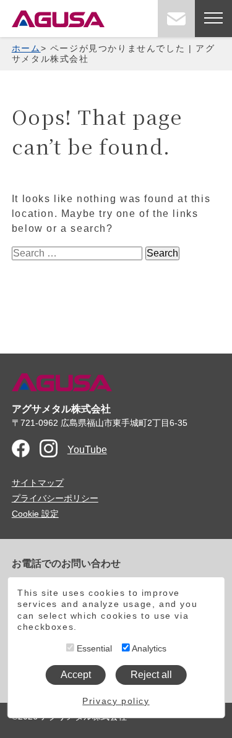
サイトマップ (38, 483)
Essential (93, 648)
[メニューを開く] (213, 18)
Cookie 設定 (35, 514)
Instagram (49, 448)
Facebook (21, 448)
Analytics (148, 648)
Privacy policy (115, 701)
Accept (76, 674)
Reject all (151, 674)
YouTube (87, 449)
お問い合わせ (176, 18)
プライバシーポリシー (55, 498)
